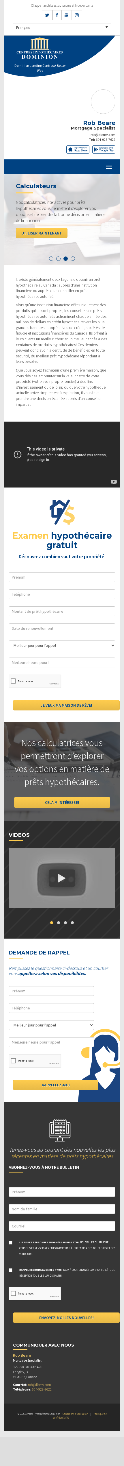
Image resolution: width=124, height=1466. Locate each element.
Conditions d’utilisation (75, 1413)
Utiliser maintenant (41, 233)
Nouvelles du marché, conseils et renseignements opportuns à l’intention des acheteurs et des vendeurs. (67, 1248)
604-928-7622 (105, 139)
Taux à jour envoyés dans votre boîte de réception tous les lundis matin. (67, 1272)
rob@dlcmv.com (103, 134)
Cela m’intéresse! (62, 802)
